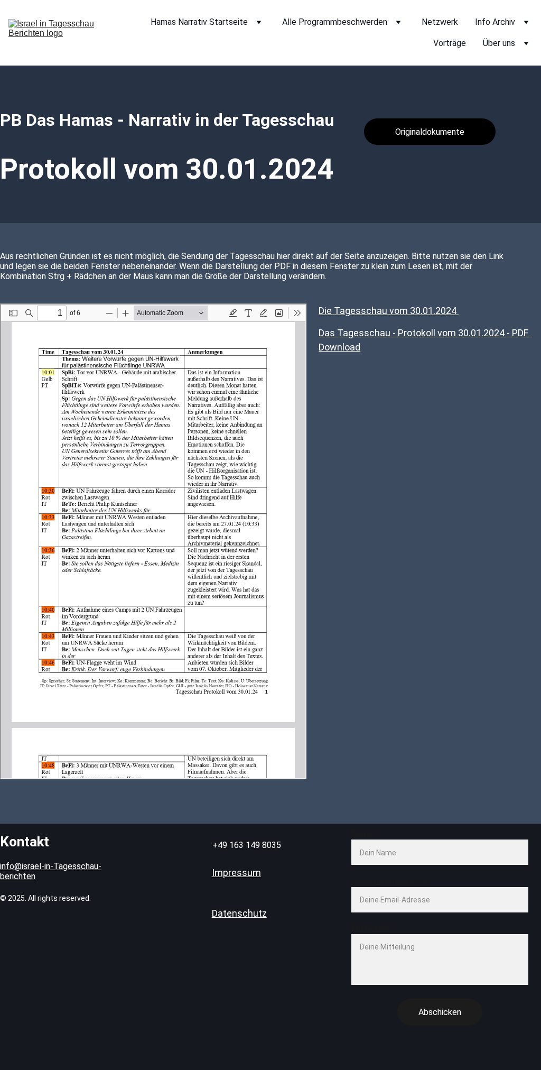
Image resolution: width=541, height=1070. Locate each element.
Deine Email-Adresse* (391, 882)
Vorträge (449, 43)
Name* (364, 834)
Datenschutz (239, 913)
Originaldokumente (429, 132)
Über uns (499, 43)
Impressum (236, 872)
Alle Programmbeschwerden (334, 22)
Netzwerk (440, 22)
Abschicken (439, 1012)
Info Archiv (495, 22)
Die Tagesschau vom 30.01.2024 (389, 310)
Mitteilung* (372, 929)
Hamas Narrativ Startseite (199, 22)
